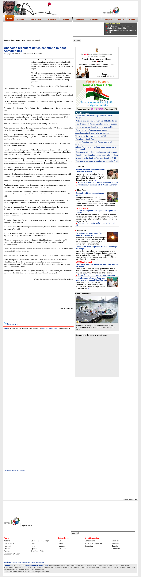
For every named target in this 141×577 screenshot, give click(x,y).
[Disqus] (38, 364)
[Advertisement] (54, 29)
